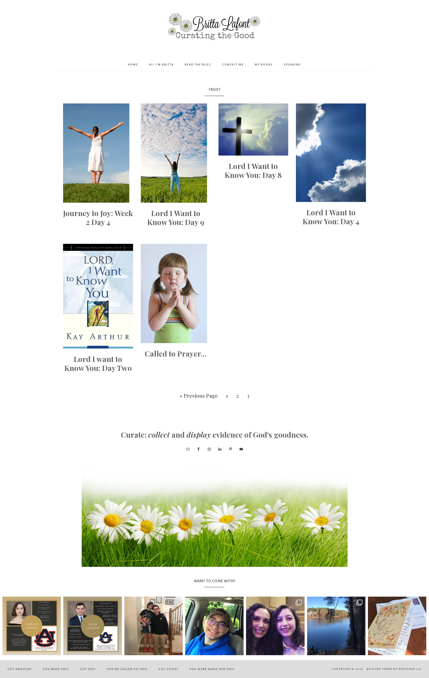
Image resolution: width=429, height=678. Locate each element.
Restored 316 (410, 669)
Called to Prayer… (176, 353)
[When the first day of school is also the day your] (153, 626)
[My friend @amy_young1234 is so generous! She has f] (397, 626)
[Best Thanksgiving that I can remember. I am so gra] (336, 626)
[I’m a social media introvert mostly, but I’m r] (275, 626)
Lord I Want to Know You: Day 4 (331, 216)
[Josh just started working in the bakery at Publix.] (214, 626)
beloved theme (379, 669)
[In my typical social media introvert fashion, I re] (31, 626)
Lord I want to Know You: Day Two (98, 363)
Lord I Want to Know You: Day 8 (253, 170)
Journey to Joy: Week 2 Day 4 (98, 217)
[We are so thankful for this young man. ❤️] (92, 626)
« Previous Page (198, 395)
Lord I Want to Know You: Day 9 (175, 217)
